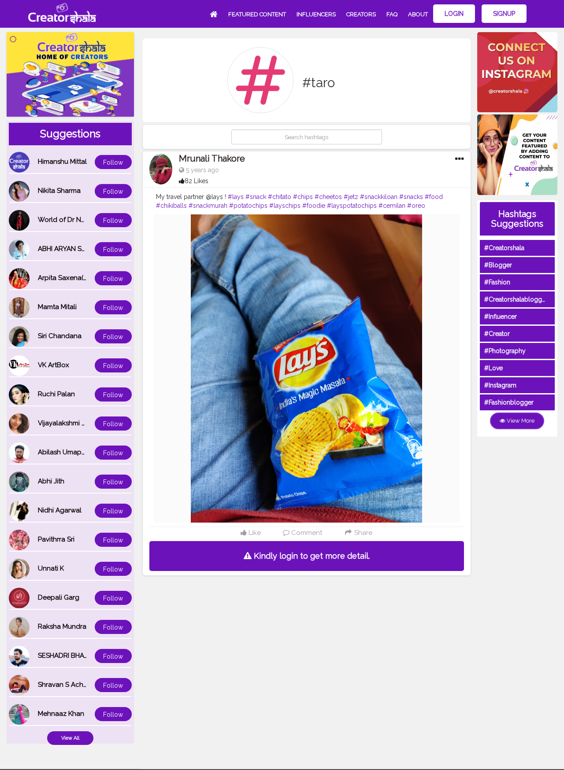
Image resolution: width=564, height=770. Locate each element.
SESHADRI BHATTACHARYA (80, 655)
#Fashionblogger (509, 402)
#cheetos (328, 196)
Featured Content (257, 14)
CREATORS (361, 14)
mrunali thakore (212, 158)
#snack (255, 196)
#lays (236, 196)
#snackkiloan (378, 196)
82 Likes (196, 180)
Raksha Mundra (62, 626)
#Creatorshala (504, 247)
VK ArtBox (53, 365)
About (418, 14)
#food (434, 196)
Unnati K (51, 568)
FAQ (391, 14)
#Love (493, 368)
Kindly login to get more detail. (311, 555)
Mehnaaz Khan (61, 714)
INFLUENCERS (316, 14)
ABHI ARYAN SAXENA (70, 249)
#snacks (411, 196)
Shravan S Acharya (67, 685)
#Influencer (500, 316)
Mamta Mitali (57, 307)
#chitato (279, 196)
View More (519, 420)
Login (454, 13)
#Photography (505, 350)
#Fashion (497, 282)
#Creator (497, 333)
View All (70, 738)
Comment (305, 533)
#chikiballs (171, 205)
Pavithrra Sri (56, 539)
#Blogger (498, 265)
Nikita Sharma (59, 191)
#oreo (416, 205)
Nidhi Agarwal (60, 510)
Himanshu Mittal (62, 162)
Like (254, 533)
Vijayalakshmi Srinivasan (75, 423)
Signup (504, 13)
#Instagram (500, 385)
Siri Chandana (60, 336)
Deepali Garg (58, 597)
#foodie (313, 205)
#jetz (351, 196)
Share (362, 533)
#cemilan (391, 205)
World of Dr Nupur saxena (79, 220)
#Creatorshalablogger (516, 299)
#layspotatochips (352, 205)
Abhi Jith (51, 481)
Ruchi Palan (56, 394)
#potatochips (248, 205)
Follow (113, 162)
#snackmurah (208, 205)
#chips (303, 196)
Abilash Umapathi (65, 452)
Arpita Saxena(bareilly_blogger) (87, 278)
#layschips (285, 205)
